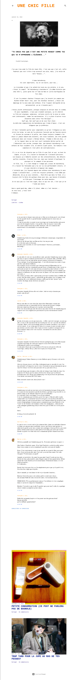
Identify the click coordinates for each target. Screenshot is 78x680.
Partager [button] (14, 200)
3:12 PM (19, 249)
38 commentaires (24, 662)
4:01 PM (19, 295)
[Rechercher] (65, 5)
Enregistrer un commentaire (20, 508)
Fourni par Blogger (40, 674)
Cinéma (21, 202)
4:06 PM (19, 434)
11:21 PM (20, 351)
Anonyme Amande (22, 254)
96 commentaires (24, 612)
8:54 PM (19, 504)
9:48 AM (19, 416)
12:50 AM (20, 382)
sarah (19, 301)
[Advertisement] (39, 527)
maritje (20, 422)
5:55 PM (19, 313)
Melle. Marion (22, 356)
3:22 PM (19, 283)
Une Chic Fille (36, 5)
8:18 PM (19, 490)
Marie (19, 439)
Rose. (19, 235)
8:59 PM (19, 334)
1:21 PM (19, 230)
